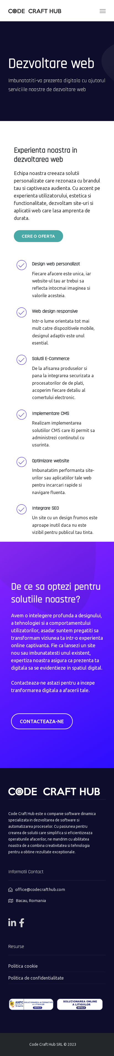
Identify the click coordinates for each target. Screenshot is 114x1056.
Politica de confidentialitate (36, 977)
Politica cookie (23, 965)
